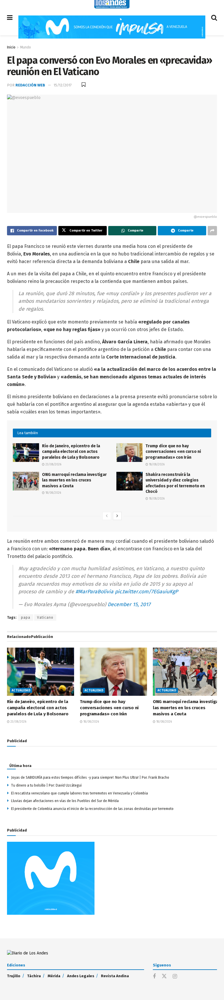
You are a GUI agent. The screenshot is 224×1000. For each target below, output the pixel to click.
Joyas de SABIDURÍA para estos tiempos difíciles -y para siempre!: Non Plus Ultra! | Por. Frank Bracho (90, 777)
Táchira (34, 976)
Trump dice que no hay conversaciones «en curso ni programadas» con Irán (173, 452)
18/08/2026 (156, 464)
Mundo (25, 47)
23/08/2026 (53, 464)
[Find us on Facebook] (154, 976)
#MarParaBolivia (94, 592)
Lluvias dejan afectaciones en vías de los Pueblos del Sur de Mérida (65, 801)
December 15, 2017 (129, 604)
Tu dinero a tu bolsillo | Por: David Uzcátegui (46, 785)
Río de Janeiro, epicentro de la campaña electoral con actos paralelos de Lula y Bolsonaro (71, 452)
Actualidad (21, 690)
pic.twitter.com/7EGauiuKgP (146, 592)
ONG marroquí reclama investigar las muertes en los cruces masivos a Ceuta (74, 480)
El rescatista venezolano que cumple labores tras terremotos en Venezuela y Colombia (79, 793)
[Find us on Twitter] (164, 976)
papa (25, 617)
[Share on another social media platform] (212, 230)
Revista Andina (115, 976)
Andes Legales (80, 976)
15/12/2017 (63, 85)
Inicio (11, 47)
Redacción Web (30, 85)
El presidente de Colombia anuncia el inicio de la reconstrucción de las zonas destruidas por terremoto (92, 809)
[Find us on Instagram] (175, 976)
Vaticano (45, 617)
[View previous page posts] (106, 516)
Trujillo (13, 976)
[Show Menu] (10, 17)
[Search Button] (214, 17)
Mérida (54, 976)
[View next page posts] (117, 516)
